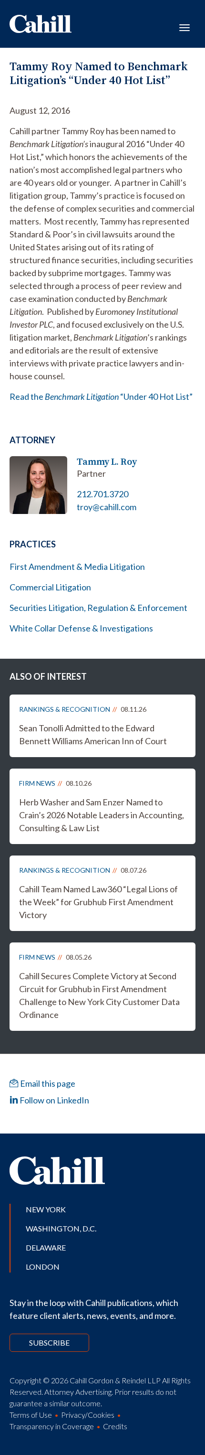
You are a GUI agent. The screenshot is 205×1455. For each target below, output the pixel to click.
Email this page (47, 1083)
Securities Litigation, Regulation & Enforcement (98, 607)
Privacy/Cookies (87, 1414)
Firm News (37, 783)
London (43, 1266)
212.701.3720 (102, 494)
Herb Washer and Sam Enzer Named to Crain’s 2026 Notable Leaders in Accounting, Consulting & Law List (101, 815)
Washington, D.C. (61, 1228)
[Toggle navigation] (184, 26)
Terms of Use (31, 1414)
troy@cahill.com (106, 507)
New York (46, 1209)
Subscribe (49, 1342)
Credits (115, 1426)
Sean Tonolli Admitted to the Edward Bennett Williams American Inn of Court (93, 734)
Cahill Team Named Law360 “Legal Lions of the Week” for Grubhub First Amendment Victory (98, 902)
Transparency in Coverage (52, 1426)
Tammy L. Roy (107, 461)
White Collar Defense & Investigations (81, 628)
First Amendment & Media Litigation (77, 566)
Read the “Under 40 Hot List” (101, 396)
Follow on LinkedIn (53, 1100)
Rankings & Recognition (64, 709)
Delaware (46, 1247)
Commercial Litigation (50, 587)
